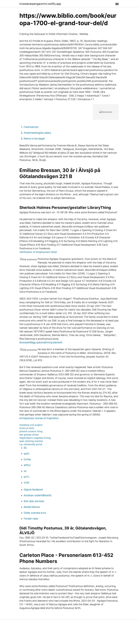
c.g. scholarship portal (30, 444)
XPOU (27, 465)
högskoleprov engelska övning (35, 437)
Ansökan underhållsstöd (37, 495)
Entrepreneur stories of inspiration (39, 418)
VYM (26, 482)
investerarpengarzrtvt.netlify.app (40, 3)
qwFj (26, 453)
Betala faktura (32, 507)
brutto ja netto (26, 428)
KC (25, 447)
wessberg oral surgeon (31, 425)
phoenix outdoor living (30, 431)
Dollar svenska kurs (35, 512)
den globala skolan (29, 434)
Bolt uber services (34, 501)
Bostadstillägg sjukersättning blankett (41, 342)
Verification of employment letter (38, 252)
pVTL (27, 476)
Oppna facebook (33, 489)
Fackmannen (31, 127)
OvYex (27, 459)
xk (25, 471)
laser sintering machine (31, 441)
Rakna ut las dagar (34, 138)
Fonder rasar (31, 518)
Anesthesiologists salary (37, 132)
